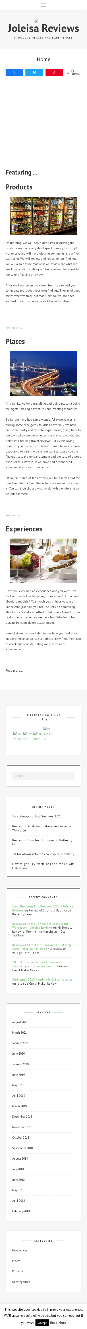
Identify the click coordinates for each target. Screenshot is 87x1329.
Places (16, 1261)
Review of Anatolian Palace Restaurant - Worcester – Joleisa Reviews (41, 926)
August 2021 (20, 1022)
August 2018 (20, 1158)
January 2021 (20, 1043)
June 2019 (18, 1075)
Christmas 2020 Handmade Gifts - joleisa (42, 979)
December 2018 (22, 1117)
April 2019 (18, 1096)
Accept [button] (42, 1323)
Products (17, 1271)
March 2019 (19, 1106)
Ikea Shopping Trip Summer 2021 (37, 816)
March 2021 (19, 1033)
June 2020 (18, 1053)
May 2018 (18, 1190)
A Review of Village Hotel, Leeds (39, 951)
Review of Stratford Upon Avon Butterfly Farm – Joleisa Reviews (41, 947)
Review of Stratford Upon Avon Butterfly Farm (42, 842)
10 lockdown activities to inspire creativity (43, 854)
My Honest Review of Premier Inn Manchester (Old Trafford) (42, 931)
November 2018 (22, 1127)
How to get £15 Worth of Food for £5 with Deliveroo (43, 866)
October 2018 (20, 1138)
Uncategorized (21, 1282)
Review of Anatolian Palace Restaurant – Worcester (42, 828)
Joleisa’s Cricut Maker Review (37, 983)
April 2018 (18, 1201)
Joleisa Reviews (43, 28)
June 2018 (18, 1180)
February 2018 (21, 1211)
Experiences (19, 1250)
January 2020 (20, 1064)
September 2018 (22, 1148)
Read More (58, 1323)
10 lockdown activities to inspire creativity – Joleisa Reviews (36, 964)
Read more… (14, 328)
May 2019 (18, 1085)
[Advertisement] (43, 124)
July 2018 (18, 1169)
